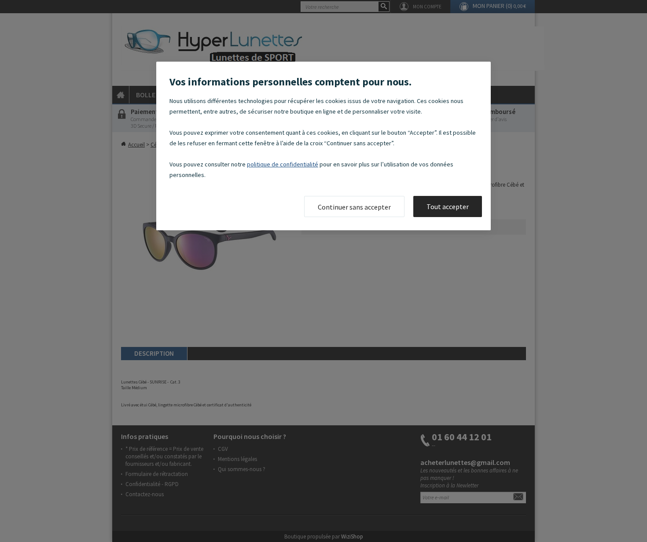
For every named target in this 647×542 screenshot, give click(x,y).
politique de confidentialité (282, 164)
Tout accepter (447, 206)
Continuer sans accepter (354, 207)
